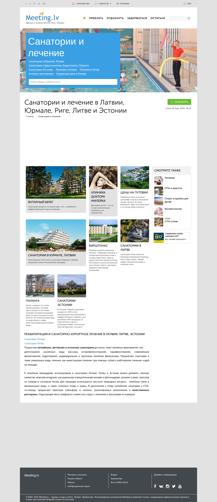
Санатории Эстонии (41, 69)
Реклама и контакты (77, 474)
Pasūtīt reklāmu (75, 478)
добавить (181, 102)
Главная (30, 116)
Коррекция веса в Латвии (71, 73)
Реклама (124, 4)
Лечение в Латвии (66, 69)
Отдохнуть (115, 18)
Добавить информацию (165, 474)
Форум (114, 474)
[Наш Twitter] (39, 3)
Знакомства (83, 4)
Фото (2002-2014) (119, 482)
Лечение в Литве (89, 69)
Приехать (96, 18)
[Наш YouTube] (44, 3)
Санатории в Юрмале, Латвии (46, 61)
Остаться (158, 18)
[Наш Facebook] (26, 3)
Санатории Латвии (34, 339)
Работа (71, 482)
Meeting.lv (31, 475)
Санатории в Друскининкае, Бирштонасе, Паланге (59, 65)
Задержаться (137, 18)
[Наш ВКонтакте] (30, 3)
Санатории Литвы (34, 343)
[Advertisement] (108, 144)
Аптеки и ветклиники (41, 73)
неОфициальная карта (79, 486)
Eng (189, 4)
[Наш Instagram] (34, 3)
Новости (104, 4)
